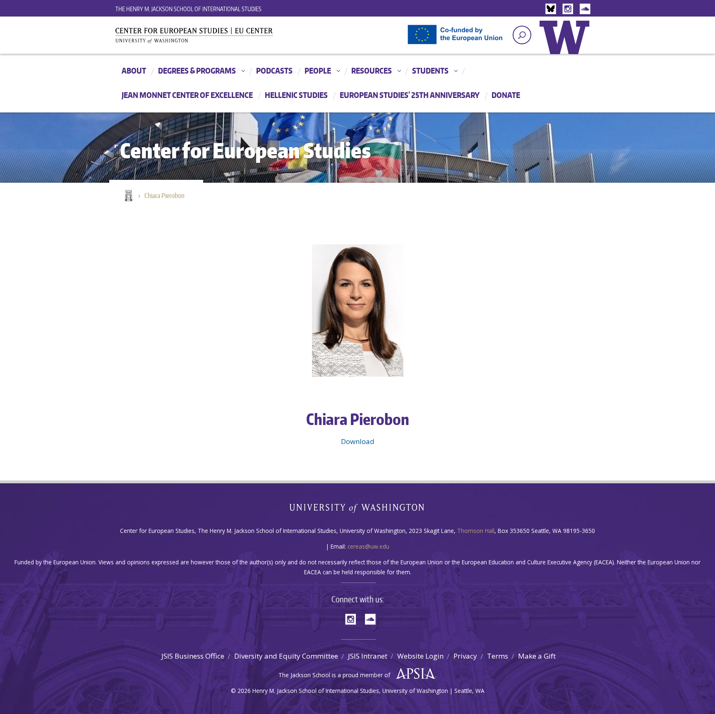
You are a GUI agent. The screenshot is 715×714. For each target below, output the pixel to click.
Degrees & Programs (197, 70)
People (318, 70)
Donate (506, 95)
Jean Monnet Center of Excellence (187, 95)
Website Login (420, 656)
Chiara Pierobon (164, 195)
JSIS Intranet (367, 656)
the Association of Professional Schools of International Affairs (413, 674)
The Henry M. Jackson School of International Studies (188, 8)
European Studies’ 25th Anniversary (410, 95)
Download (357, 441)
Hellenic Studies (296, 95)
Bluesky (552, 9)
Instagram (569, 9)
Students (430, 70)
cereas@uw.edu (368, 546)
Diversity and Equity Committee (286, 656)
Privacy (465, 656)
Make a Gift (537, 656)
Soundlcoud (585, 9)
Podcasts (274, 70)
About (134, 70)
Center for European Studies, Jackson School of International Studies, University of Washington (208, 38)
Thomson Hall (475, 531)
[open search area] (522, 35)
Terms (497, 656)
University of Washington (566, 43)
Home (128, 196)
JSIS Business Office (192, 656)
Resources (371, 70)
